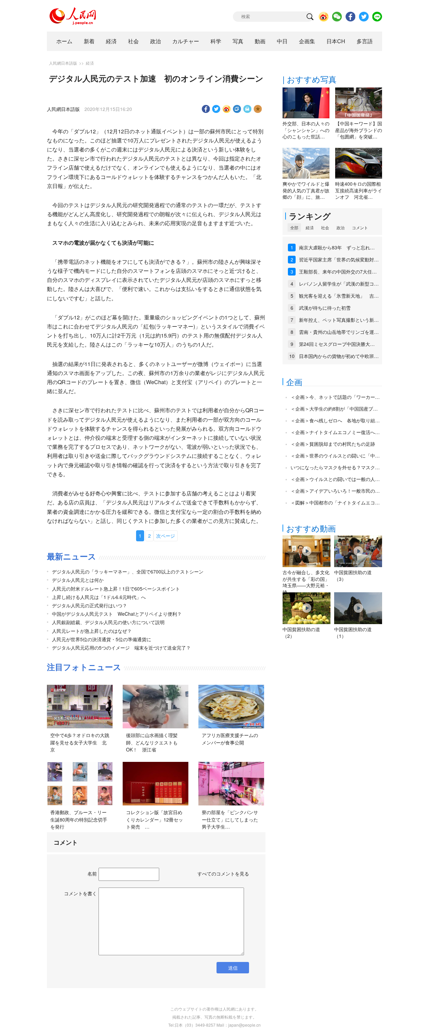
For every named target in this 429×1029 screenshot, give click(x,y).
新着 (89, 41)
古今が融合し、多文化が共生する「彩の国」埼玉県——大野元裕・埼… (306, 582)
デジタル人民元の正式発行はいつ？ (89, 605)
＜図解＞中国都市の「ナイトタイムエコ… (335, 502)
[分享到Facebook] (206, 109)
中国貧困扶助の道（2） (301, 632)
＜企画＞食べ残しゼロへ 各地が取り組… (335, 420)
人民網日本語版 (63, 63)
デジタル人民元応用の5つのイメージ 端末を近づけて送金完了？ (121, 647)
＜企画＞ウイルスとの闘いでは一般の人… (335, 479)
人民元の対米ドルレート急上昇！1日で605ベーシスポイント (116, 588)
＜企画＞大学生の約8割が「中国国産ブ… (334, 408)
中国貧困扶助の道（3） (353, 575)
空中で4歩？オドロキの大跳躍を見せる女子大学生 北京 (79, 742)
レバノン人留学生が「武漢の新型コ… (339, 283)
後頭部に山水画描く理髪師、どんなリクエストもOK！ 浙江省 (152, 742)
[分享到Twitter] (216, 109)
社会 (133, 41)
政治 (155, 41)
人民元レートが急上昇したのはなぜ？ (92, 630)
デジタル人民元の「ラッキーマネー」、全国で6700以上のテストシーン (127, 571)
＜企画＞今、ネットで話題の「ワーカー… (335, 397)
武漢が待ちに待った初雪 (325, 307)
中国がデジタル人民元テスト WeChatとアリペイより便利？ (117, 613)
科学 (215, 41)
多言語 (365, 41)
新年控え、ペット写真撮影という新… (339, 319)
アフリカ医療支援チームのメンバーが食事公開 (230, 739)
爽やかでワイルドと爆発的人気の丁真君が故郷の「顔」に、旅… (306, 190)
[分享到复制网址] (237, 109)
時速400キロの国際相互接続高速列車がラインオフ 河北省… (358, 190)
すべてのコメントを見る (223, 873)
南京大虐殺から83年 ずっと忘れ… (337, 247)
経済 (111, 41)
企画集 (307, 41)
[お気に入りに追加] (258, 109)
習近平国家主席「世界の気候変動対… (339, 259)
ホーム (64, 41)
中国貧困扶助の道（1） (353, 632)
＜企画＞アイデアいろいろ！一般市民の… (335, 490)
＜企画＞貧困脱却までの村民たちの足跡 (333, 443)
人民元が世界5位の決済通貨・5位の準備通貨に (101, 639)
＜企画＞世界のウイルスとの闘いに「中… (335, 455)
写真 (238, 41)
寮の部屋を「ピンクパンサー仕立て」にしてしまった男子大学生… (230, 819)
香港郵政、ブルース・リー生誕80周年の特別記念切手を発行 (78, 819)
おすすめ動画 (311, 528)
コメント (360, 227)
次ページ (165, 535)
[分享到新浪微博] (227, 109)
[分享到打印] (247, 109)
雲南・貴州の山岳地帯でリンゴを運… (339, 331)
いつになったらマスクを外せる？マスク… (335, 467)
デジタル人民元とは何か (78, 580)
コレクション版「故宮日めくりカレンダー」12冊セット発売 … (154, 819)
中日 (282, 41)
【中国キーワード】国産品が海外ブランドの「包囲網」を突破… (358, 130)
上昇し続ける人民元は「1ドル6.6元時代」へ (99, 597)
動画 (260, 41)
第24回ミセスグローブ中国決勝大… (337, 344)
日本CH (335, 41)
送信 (233, 967)
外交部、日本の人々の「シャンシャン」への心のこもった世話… (306, 130)
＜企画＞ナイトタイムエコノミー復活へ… (335, 432)
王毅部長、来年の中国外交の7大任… (338, 271)
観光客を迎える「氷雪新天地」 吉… (339, 295)
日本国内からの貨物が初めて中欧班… (339, 356)
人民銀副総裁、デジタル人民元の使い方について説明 (108, 622)
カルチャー (185, 41)
